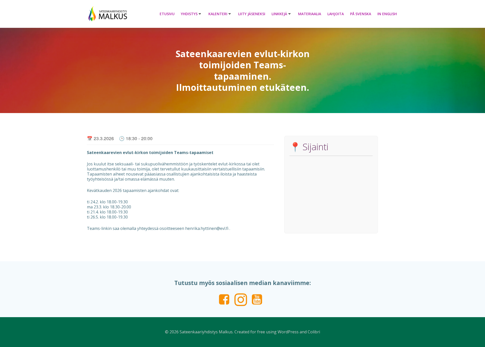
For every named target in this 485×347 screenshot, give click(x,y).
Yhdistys (189, 13)
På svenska (360, 13)
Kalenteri (217, 13)
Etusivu (167, 13)
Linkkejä (279, 13)
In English (387, 13)
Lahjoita (335, 13)
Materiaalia (309, 13)
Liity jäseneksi (251, 13)
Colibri (314, 332)
